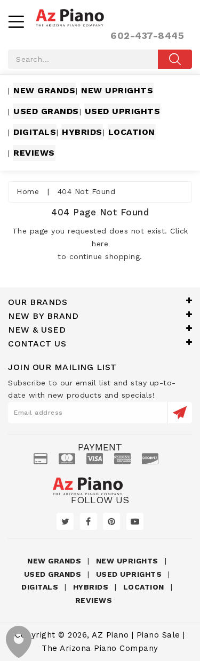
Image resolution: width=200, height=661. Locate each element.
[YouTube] (134, 521)
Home (28, 191)
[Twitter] (65, 521)
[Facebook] (88, 521)
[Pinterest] (111, 521)
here (100, 243)
